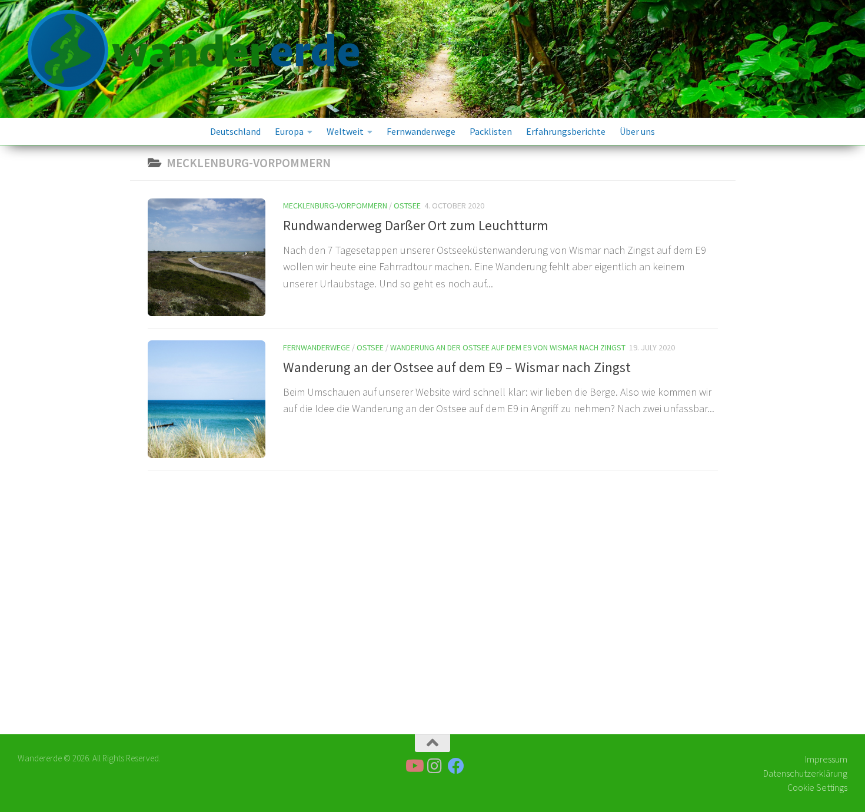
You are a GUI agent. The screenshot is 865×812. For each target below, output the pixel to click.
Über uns (637, 131)
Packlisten (491, 131)
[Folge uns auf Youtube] (413, 766)
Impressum (826, 759)
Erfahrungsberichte (566, 131)
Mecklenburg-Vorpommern (335, 205)
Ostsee (407, 205)
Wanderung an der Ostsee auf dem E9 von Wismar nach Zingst (508, 347)
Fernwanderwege (421, 131)
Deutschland (235, 131)
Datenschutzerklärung (805, 773)
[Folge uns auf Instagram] (435, 766)
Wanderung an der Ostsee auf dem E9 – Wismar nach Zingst (457, 367)
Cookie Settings (817, 787)
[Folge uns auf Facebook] (456, 766)
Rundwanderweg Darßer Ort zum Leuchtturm (415, 225)
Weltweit (345, 131)
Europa (289, 131)
